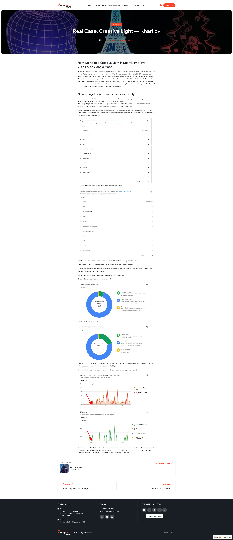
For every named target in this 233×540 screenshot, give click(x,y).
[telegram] (107, 517)
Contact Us (126, 5)
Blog (104, 5)
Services (136, 5)
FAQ (142, 5)
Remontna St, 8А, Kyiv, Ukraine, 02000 (72, 522)
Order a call (169, 5)
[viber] (102, 517)
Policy (173, 532)
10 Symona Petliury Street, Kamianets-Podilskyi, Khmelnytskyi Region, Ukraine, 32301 (71, 513)
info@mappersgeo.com (110, 511)
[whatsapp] (112, 517)
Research (169, 463)
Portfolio (97, 5)
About (89, 5)
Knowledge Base (114, 5)
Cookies (165, 532)
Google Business (159, 463)
